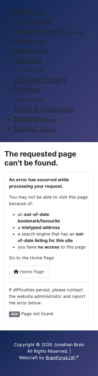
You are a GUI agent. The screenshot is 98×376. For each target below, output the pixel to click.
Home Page (31, 271)
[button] (28, 70)
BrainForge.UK (61, 357)
